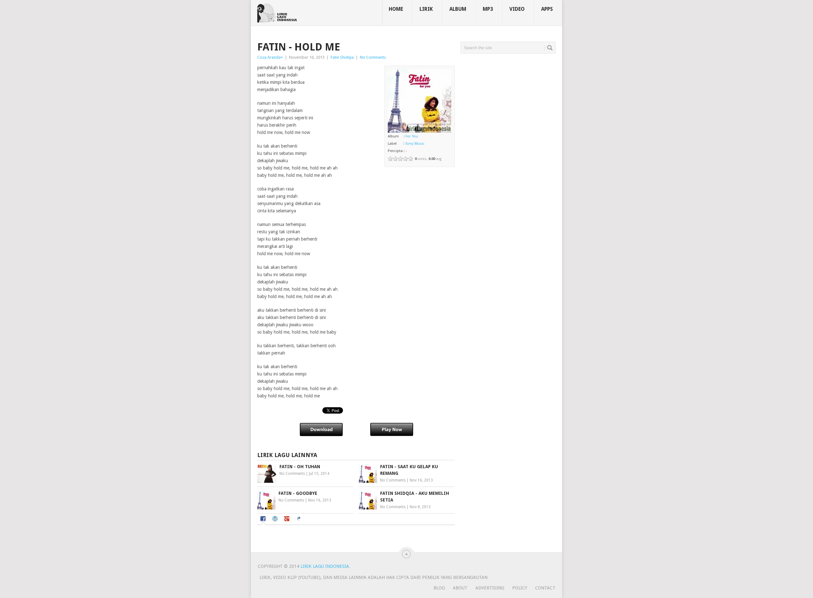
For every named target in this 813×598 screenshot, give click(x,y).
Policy (519, 587)
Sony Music (415, 143)
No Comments (373, 57)
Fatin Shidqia (342, 57)
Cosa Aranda (269, 57)
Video (517, 9)
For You (412, 136)
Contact (545, 587)
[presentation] (263, 519)
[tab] (263, 519)
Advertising (489, 587)
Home (396, 9)
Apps (547, 9)
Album (457, 9)
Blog (439, 587)
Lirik (426, 9)
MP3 (488, 9)
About (460, 587)
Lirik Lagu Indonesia (324, 566)
